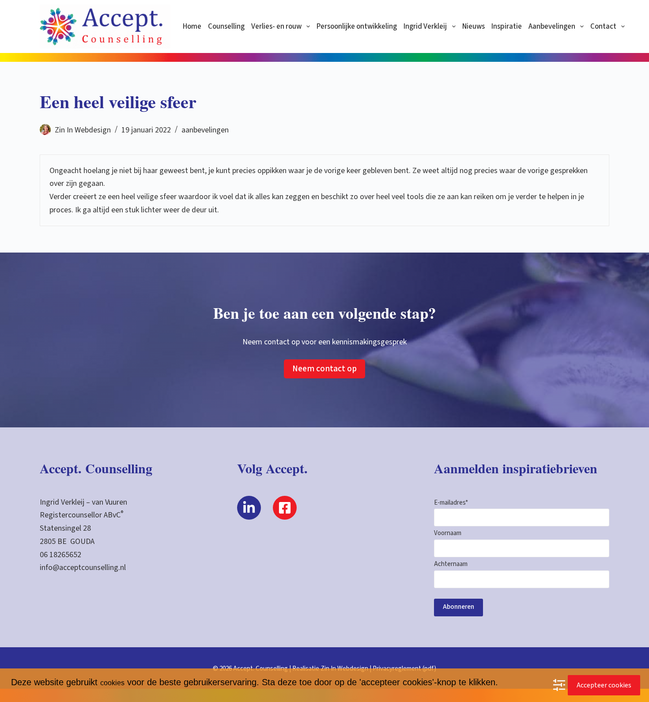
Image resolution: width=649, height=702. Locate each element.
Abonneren (458, 606)
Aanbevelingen (551, 26)
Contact (603, 26)
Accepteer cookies (604, 685)
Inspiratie (506, 26)
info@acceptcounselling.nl (83, 567)
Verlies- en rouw (276, 26)
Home (192, 26)
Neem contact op (324, 368)
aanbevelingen (205, 130)
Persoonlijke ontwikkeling (357, 26)
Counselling (226, 26)
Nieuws (473, 26)
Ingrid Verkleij (425, 26)
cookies (112, 683)
